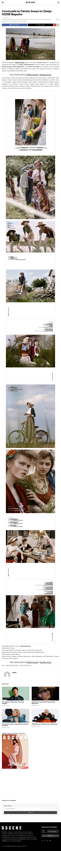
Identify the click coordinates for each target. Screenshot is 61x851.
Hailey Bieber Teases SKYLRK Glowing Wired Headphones (43, 702)
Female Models (5, 21)
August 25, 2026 (6, 705)
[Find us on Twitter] (44, 840)
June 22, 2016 (5, 17)
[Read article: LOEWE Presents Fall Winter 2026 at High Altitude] (45, 716)
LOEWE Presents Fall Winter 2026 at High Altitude (45, 724)
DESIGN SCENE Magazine (9, 19)
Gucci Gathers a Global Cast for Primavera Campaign (13, 702)
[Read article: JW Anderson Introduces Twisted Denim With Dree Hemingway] (15, 716)
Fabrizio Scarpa (37, 19)
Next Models (13, 21)
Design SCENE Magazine (12, 665)
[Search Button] (58, 2)
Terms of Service (17, 841)
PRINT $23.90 (32, 74)
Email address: (8, 806)
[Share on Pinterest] (55, 25)
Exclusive (30, 19)
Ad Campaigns (6, 698)
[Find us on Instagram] (47, 840)
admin (14, 672)
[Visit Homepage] (30, 2)
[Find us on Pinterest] (50, 840)
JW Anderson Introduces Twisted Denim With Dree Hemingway (15, 724)
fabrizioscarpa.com (25, 646)
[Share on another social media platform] (58, 25)
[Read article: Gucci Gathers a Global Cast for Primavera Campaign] (15, 693)
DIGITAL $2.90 (45, 74)
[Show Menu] (2, 2)
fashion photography (25, 665)
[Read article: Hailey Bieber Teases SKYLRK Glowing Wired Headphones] (45, 693)
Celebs (35, 698)
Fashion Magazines (46, 19)
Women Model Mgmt (22, 21)
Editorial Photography (22, 19)
